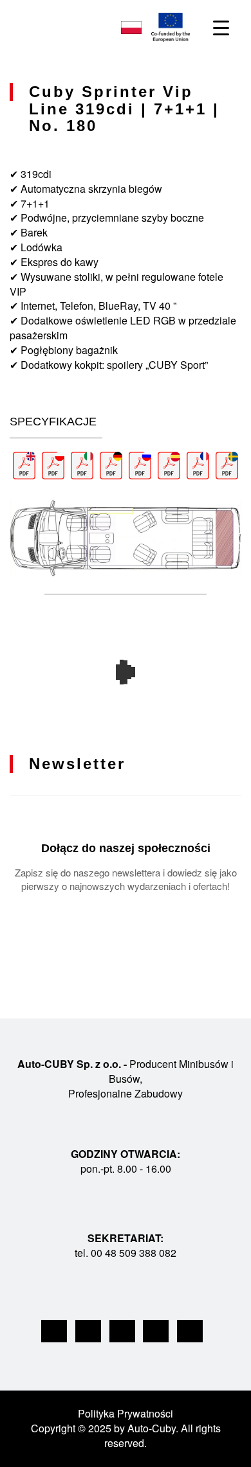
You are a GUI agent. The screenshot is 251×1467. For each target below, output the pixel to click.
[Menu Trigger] (221, 27)
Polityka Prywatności (125, 1413)
